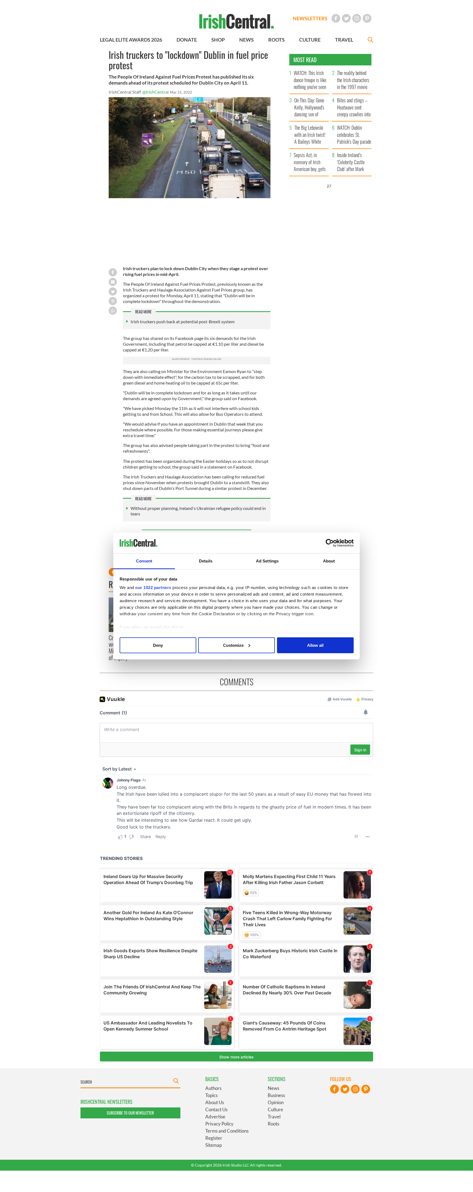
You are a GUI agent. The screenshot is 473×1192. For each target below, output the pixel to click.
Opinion (276, 1102)
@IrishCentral (155, 91)
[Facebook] (335, 18)
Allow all (315, 645)
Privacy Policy (219, 1124)
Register (213, 1138)
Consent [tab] (144, 561)
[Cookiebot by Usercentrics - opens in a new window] (330, 543)
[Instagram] (356, 18)
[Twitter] (346, 18)
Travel (274, 1116)
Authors (213, 1088)
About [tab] (329, 561)
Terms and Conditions (227, 1131)
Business (276, 1095)
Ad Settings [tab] (267, 561)
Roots (273, 1124)
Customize (233, 645)
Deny (158, 645)
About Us (214, 1102)
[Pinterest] (367, 18)
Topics (211, 1095)
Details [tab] (205, 561)
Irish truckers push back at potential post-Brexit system (183, 321)
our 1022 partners (153, 587)
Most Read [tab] (305, 60)
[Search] (370, 40)
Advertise (215, 1116)
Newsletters (310, 18)
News (273, 1088)
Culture (275, 1109)
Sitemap (213, 1145)
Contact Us (216, 1109)
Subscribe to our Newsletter (130, 1113)
